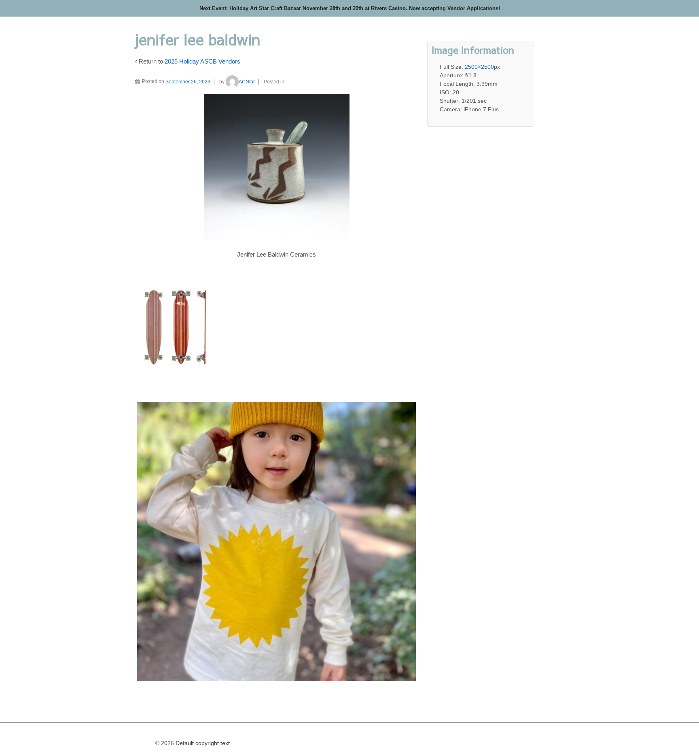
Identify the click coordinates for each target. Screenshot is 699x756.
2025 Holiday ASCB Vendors (202, 61)
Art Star (247, 82)
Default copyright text (202, 743)
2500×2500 (479, 67)
